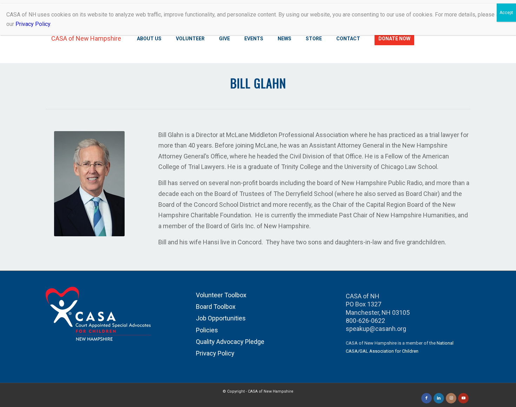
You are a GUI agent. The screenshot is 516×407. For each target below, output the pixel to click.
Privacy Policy (215, 353)
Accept (506, 12)
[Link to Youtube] (463, 398)
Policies (207, 330)
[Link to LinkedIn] (439, 398)
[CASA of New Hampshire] (83, 38)
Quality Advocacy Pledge (230, 341)
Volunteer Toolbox (221, 295)
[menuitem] (150, 38)
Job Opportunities (221, 318)
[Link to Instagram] (451, 398)
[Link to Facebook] (426, 398)
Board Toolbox (216, 306)
